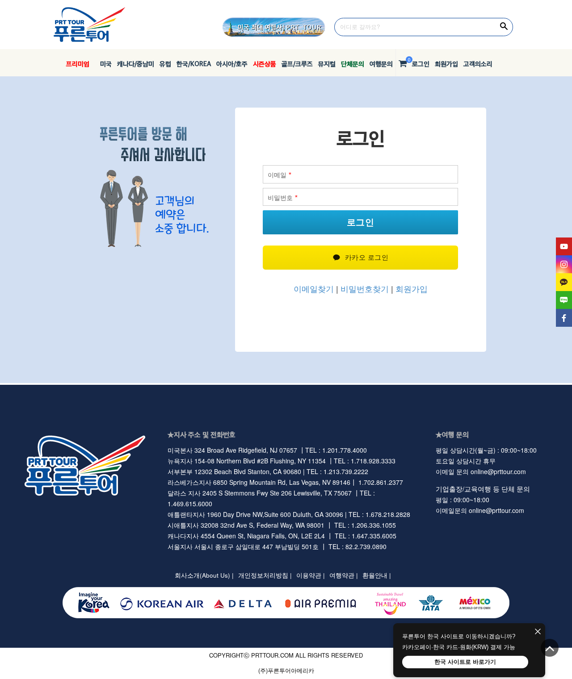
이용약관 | (310, 575)
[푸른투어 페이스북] (564, 318)
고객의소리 (477, 63)
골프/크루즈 (297, 63)
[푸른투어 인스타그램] (564, 264)
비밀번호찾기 (363, 288)
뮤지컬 (327, 63)
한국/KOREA (194, 63)
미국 (103, 63)
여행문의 (381, 63)
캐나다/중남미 (135, 63)
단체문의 (352, 63)
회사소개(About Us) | (204, 575)
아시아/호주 (232, 63)
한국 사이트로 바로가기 (465, 661)
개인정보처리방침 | (265, 575)
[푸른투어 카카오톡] (564, 282)
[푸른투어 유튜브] (564, 246)
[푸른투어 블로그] (564, 300)
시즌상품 (264, 63)
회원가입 (446, 63)
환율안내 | (376, 575)
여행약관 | (343, 575)
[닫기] (538, 632)
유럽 (165, 63)
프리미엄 (77, 63)
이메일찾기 (314, 288)
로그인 (420, 63)
